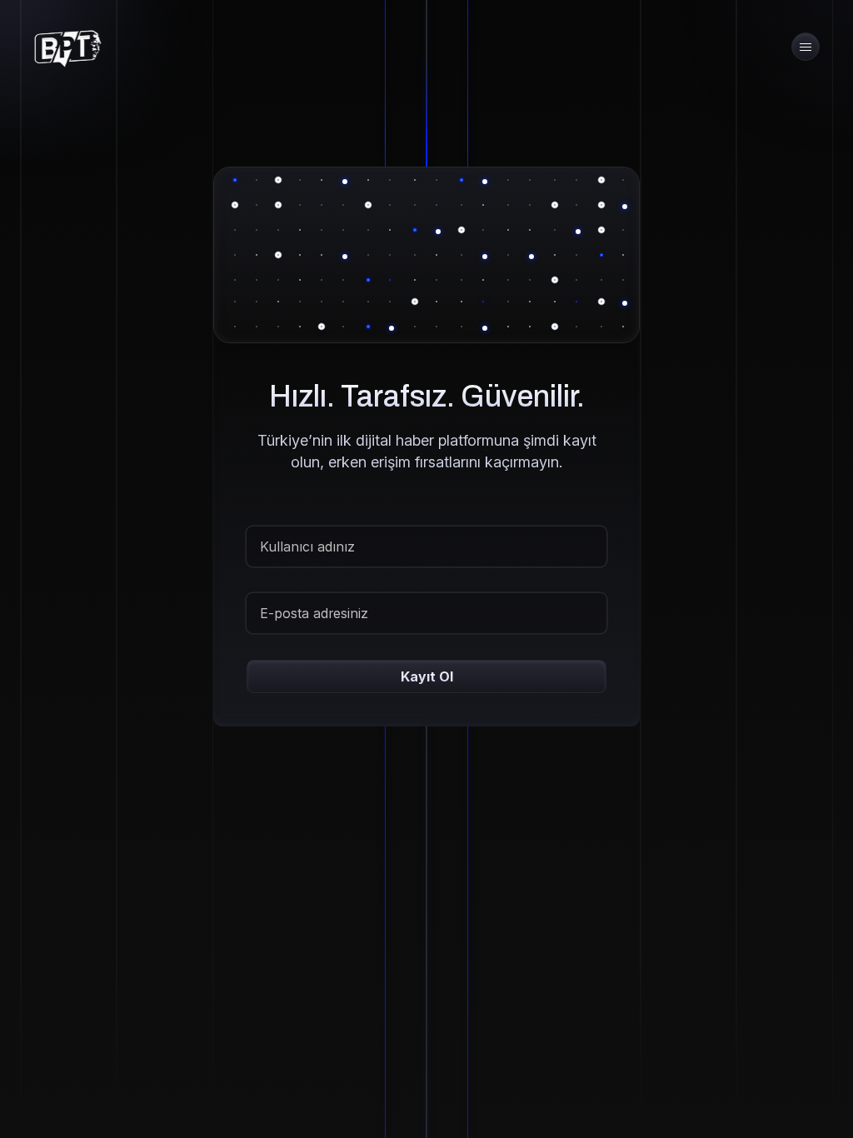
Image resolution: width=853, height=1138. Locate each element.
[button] (806, 47)
